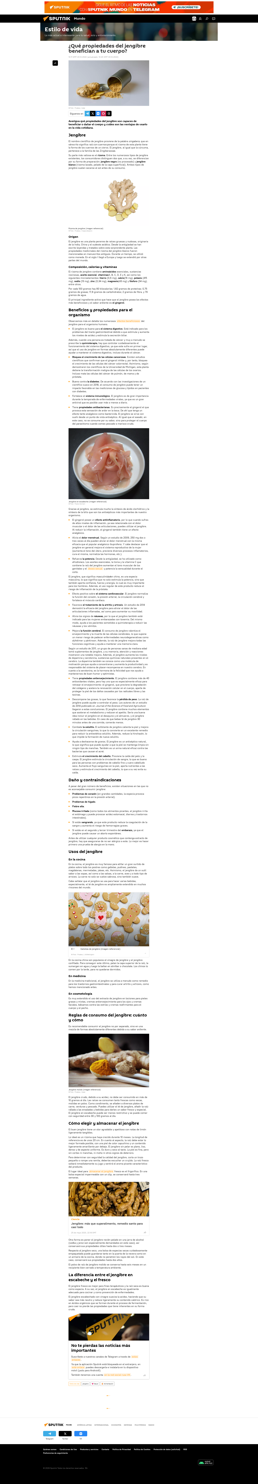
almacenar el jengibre (101, 1171)
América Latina (84, 1425)
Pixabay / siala (80, 108)
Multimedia (140, 1425)
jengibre (85, 1384)
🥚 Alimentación (107, 1384)
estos (135, 1356)
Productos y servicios (89, 1449)
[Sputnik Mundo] (58, 22)
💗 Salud (95, 1384)
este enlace (78, 1367)
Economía (116, 1425)
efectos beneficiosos (128, 321)
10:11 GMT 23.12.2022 (78, 57)
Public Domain (80, 504)
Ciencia (75, 1219)
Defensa (128, 1425)
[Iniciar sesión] (200, 18)
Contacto (105, 1449)
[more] (145, 953)
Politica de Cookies (142, 1449)
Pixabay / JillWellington (85, 954)
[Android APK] (206, 1463)
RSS (185, 1449)
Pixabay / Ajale (80, 1092)
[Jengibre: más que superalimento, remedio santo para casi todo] (109, 1199)
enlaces (76, 1359)
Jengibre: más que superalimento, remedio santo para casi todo (107, 1225)
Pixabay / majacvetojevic (83, 231)
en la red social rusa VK (117, 1374)
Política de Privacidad (121, 1449)
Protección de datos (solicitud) (167, 1449)
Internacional (101, 1425)
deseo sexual (95, 568)
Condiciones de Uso (68, 1449)
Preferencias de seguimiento (55, 1453)
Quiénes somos (49, 1449)
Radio (151, 1425)
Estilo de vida (74, 1384)
